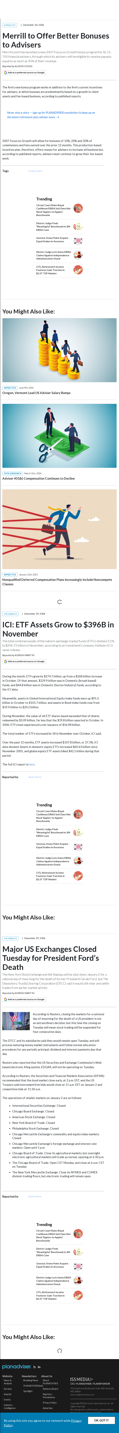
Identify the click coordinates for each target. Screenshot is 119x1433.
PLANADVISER (83, 1383)
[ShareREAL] (16, 1029)
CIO (72, 1383)
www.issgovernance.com (82, 1394)
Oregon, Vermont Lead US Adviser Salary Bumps (36, 393)
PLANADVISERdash (33, 1385)
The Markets (10, 614)
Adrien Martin (24, 655)
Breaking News (30, 1380)
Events (7, 1399)
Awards (7, 1394)
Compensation (35, 171)
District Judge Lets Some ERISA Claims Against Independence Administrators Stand (53, 255)
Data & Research (12, 473)
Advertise (48, 1408)
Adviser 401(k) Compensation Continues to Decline (38, 478)
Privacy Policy (50, 1402)
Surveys (8, 1388)
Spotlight (28, 1391)
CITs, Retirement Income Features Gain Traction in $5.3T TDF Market (50, 270)
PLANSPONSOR (101, 1383)
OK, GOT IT (101, 1420)
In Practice (9, 25)
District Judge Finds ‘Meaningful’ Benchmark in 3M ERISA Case (53, 226)
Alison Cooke (23, 66)
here (32, 764)
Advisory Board (50, 1388)
